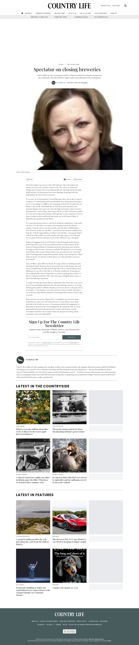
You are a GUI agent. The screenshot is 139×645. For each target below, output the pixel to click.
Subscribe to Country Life (39, 17)
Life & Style (72, 13)
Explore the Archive (61, 17)
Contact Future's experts (49, 621)
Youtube (49, 625)
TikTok (65, 625)
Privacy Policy (82, 621)
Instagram (103, 621)
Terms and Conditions (67, 621)
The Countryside (101, 13)
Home (61, 64)
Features (84, 82)
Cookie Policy (94, 621)
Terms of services (47, 342)
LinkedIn (58, 625)
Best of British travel (101, 17)
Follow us (68, 179)
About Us (35, 621)
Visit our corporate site (96, 639)
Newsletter (79, 179)
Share (31, 179)
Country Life (61, 82)
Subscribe (116, 6)
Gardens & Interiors (43, 13)
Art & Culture (85, 13)
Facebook (40, 625)
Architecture (59, 13)
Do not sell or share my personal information (85, 625)
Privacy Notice (73, 342)
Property (28, 13)
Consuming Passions (81, 17)
